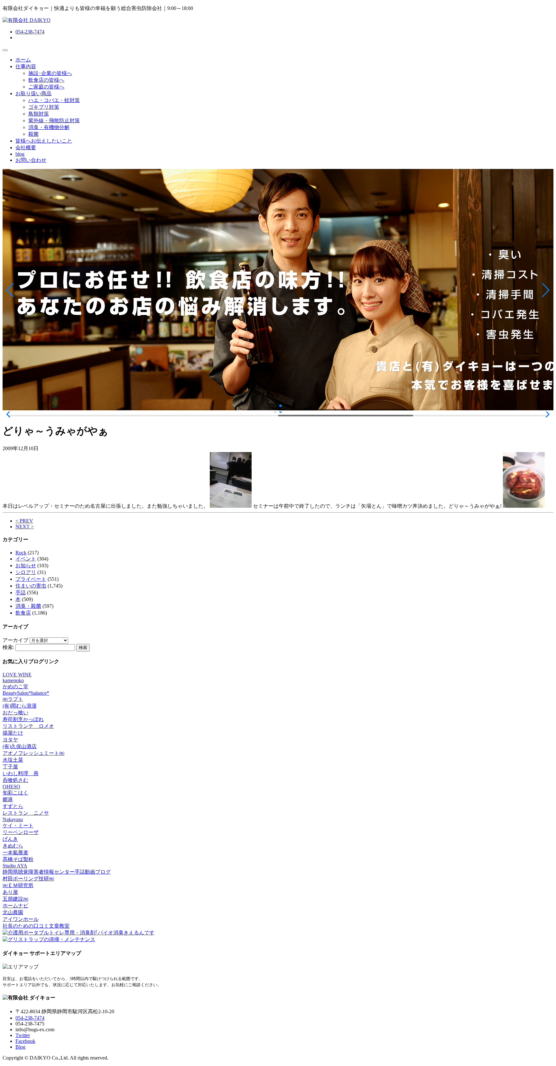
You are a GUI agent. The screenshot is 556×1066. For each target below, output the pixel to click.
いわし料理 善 (21, 773)
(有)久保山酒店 (20, 746)
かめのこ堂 (15, 686)
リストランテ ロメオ (28, 726)
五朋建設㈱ (15, 899)
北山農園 (13, 912)
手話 (20, 592)
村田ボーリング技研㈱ (28, 878)
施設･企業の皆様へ (50, 73)
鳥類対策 (38, 113)
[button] (10, 290)
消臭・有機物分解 (49, 127)
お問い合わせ (30, 160)
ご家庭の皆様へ (46, 86)
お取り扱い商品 (33, 93)
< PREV (24, 521)
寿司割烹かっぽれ (23, 719)
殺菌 (33, 134)
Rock (20, 552)
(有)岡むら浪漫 (20, 706)
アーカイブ (15, 640)
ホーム (23, 59)
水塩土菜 (13, 760)
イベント (25, 558)
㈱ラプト (13, 699)
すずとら (13, 806)
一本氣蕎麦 (15, 852)
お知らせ (25, 565)
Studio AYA (15, 865)
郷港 (8, 799)
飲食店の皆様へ (46, 80)
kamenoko (13, 680)
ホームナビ (15, 905)
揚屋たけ (13, 733)
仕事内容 (25, 66)
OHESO (11, 786)
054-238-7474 (29, 31)
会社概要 (25, 147)
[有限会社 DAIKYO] (27, 20)
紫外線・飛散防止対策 (54, 120)
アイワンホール (21, 919)
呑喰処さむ (15, 780)
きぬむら (13, 845)
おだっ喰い (15, 712)
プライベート (30, 579)
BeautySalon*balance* (26, 693)
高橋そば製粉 (18, 859)
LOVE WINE (17, 674)
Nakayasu (13, 819)
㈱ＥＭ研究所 (18, 885)
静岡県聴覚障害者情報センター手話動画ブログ (57, 872)
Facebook (25, 1041)
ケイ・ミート (18, 825)
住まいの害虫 (30, 586)
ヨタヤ (10, 739)
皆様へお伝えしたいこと (43, 141)
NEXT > (24, 526)
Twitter (22, 1035)
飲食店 (23, 613)
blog (19, 154)
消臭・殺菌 (28, 606)
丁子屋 (10, 766)
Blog (20, 1047)
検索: (8, 647)
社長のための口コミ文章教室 (36, 926)
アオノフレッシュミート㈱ (33, 753)
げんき (10, 839)
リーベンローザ (21, 832)
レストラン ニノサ (26, 813)
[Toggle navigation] (5, 50)
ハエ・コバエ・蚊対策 (54, 100)
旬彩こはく (15, 792)
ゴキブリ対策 (43, 107)
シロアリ (25, 572)
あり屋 (10, 892)
